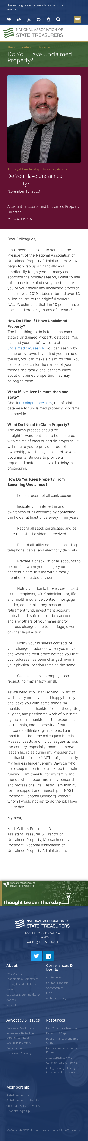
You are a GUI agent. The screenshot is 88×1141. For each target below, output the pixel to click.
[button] (77, 19)
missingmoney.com (35, 403)
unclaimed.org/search (25, 348)
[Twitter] (36, 956)
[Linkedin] (48, 956)
